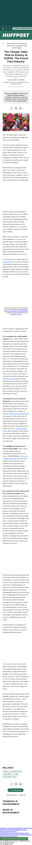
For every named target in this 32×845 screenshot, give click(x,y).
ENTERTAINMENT (17, 828)
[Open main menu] (3, 29)
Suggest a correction (12, 795)
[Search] (10, 28)
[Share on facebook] (16, 108)
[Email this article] (20, 108)
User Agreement (18, 833)
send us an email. (21, 101)
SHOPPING (11, 830)
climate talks (16, 771)
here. (20, 48)
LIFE (24, 828)
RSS (3, 833)
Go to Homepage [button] (16, 790)
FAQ (6, 833)
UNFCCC (6, 771)
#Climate (25, 311)
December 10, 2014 (16, 314)
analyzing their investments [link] (18, 414)
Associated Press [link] (8, 262)
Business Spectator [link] (13, 379)
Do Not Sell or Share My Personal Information (14, 838)
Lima (16, 774)
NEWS (2, 828)
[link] (16, 122)
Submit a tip (22, 795)
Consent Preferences (10, 836)
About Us (3, 831)
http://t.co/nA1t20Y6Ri (10, 311)
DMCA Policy (8, 834)
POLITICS (7, 828)
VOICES (29, 828)
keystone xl (8, 774)
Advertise (9, 831)
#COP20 (20, 311)
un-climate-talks (10, 777)
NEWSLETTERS (20, 830)
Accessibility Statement (19, 834)
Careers (10, 833)
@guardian (24, 309)
